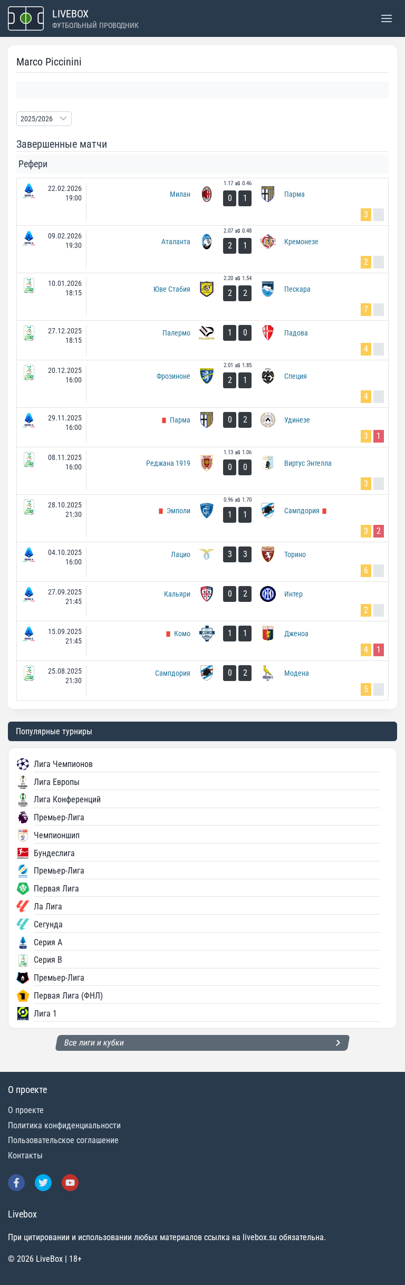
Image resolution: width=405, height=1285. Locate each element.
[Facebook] (16, 1182)
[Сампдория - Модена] (202, 680)
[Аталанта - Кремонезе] (202, 249)
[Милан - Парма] (202, 201)
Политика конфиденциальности (64, 1125)
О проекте (26, 1110)
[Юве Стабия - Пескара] (202, 296)
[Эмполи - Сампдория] (202, 518)
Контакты (25, 1155)
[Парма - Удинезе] (202, 427)
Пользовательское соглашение (63, 1140)
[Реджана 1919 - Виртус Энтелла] (202, 470)
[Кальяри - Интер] (202, 601)
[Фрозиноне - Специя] (202, 383)
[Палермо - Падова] (202, 340)
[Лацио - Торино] (202, 561)
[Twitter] (43, 1182)
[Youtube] (70, 1182)
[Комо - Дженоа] (202, 640)
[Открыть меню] (386, 18)
